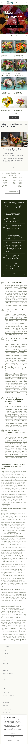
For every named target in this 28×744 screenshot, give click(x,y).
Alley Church (15, 417)
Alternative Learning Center (19, 386)
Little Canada (14, 302)
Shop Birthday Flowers (14, 29)
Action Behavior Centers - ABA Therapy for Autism (16, 316)
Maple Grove (15, 304)
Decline (13, 736)
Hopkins (18, 299)
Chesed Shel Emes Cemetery (19, 363)
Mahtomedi (8, 304)
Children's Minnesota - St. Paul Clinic (16, 322)
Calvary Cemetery (16, 361)
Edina (10, 296)
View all (14, 117)
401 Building (8, 373)
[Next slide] (18, 35)
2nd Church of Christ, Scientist (13, 406)
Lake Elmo (16, 301)
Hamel (13, 299)
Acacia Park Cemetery (11, 343)
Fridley (13, 297)
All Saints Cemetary (16, 346)
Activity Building (22, 378)
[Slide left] (10, 167)
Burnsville (7, 290)
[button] (19, 2)
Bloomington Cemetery (20, 355)
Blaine (16, 287)
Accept (13, 733)
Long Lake (23, 302)
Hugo (22, 299)
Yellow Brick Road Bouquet (19, 112)
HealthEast (17, 329)
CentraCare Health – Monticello (18, 320)
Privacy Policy (17, 729)
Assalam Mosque (9, 425)
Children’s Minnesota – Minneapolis (16, 323)
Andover (13, 285)
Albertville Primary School (19, 381)
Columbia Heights (22, 291)
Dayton (11, 294)
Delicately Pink (5, 93)
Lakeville (21, 301)
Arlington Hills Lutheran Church (18, 423)
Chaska (7, 291)
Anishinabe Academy (11, 391)
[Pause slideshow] (26, 35)
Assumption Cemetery (20, 349)
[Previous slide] (9, 35)
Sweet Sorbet (5, 57)
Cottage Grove (23, 293)
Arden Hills (8, 287)
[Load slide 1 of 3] (12, 35)
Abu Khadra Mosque (21, 409)
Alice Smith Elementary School (14, 383)
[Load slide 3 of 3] (16, 35)
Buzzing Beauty (18, 57)
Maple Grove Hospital (17, 333)
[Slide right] (17, 167)
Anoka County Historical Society (18, 392)
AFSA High (16, 373)
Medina (25, 305)
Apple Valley (23, 285)
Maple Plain (23, 304)
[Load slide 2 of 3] (14, 35)
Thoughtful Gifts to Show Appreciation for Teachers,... (13, 150)
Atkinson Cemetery (11, 351)
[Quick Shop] (16, 2)
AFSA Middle (23, 373)
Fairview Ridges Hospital (13, 325)
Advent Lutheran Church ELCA (13, 411)
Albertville (7, 285)
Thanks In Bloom (19, 93)
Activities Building (10, 378)
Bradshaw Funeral (10, 357)
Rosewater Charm (19, 75)
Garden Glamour (5, 75)
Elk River (15, 296)
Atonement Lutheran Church (18, 426)
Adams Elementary (10, 380)
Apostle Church (15, 420)
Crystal (7, 294)
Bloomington (23, 287)
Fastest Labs (19, 326)
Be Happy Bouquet (6, 112)
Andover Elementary (12, 387)
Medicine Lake (17, 305)
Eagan (22, 294)
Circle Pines (13, 291)
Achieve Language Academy (19, 377)
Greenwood (8, 299)
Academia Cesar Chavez (12, 375)
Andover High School (21, 389)
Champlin (15, 290)
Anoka (17, 285)
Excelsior (20, 296)
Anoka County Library (11, 394)
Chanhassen (23, 290)
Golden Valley (22, 297)
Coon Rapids (8, 293)
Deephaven (17, 294)
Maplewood (8, 305)
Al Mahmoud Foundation (18, 414)
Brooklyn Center (10, 288)
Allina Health (14, 317)
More (14, 273)
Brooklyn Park (22, 288)
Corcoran (15, 293)
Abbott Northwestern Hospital (13, 314)
